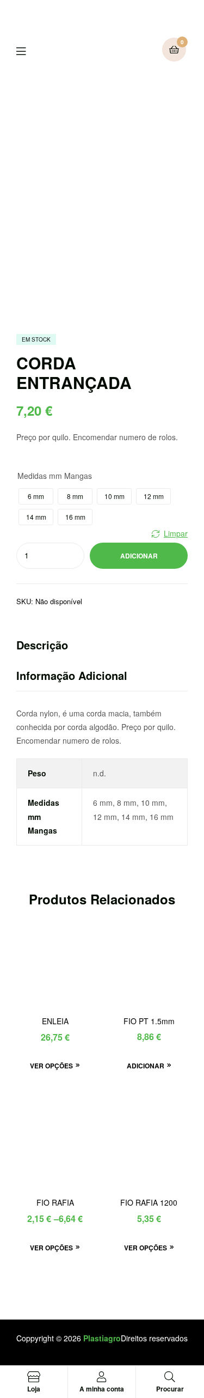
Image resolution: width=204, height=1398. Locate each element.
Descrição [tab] (42, 645)
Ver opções (51, 1066)
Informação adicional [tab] (71, 675)
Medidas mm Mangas (54, 475)
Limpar (176, 533)
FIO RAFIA (55, 1203)
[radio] (35, 496)
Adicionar (139, 556)
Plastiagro (102, 1338)
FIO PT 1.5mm (149, 1021)
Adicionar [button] (145, 1066)
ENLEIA (55, 1021)
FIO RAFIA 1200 (148, 1203)
